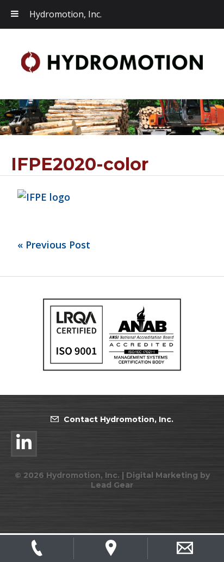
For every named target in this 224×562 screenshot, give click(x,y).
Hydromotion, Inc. (65, 14)
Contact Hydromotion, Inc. (118, 419)
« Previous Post (53, 244)
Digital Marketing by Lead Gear (150, 480)
